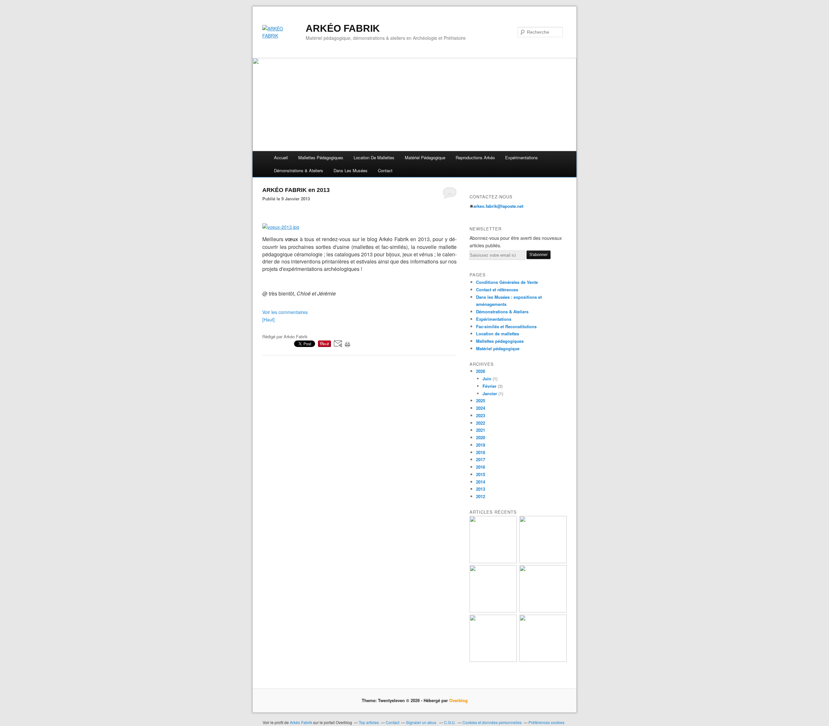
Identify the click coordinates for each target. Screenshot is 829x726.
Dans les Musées (351, 170)
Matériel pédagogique (425, 157)
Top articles (369, 722)
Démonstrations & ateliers (298, 170)
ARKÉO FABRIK (343, 28)
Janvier (490, 393)
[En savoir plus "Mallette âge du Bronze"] (543, 611)
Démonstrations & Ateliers (502, 311)
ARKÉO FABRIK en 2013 (296, 190)
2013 (480, 489)
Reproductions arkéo (475, 157)
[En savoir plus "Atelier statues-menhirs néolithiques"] (543, 660)
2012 (480, 496)
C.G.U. (450, 722)
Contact (385, 170)
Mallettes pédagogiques (500, 341)
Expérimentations (521, 157)
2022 (480, 423)
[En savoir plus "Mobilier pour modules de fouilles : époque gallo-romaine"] (493, 611)
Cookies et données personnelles (492, 722)
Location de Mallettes (374, 157)
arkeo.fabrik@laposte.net (498, 206)
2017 (480, 459)
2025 (480, 400)
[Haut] (268, 319)
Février (489, 386)
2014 (480, 482)
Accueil (281, 157)
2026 (480, 371)
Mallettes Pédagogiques (320, 157)
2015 (480, 474)
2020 (480, 437)
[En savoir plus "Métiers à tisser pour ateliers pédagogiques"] (493, 561)
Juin (487, 378)
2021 (480, 430)
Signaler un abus (421, 722)
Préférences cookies (546, 722)
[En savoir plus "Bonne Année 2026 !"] (493, 660)
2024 (480, 408)
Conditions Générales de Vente (507, 282)
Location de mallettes (497, 333)
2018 (480, 452)
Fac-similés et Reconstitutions (506, 326)
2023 (480, 415)
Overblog (458, 700)
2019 (480, 445)
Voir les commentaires (285, 312)
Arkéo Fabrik (301, 722)
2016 (480, 467)
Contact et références (497, 289)
